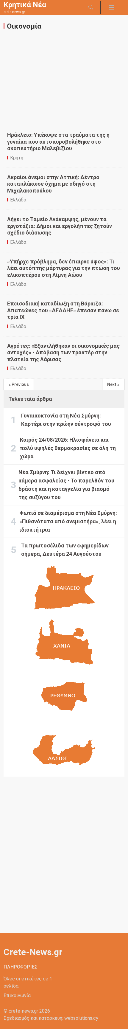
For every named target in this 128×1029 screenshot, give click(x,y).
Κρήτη (16, 158)
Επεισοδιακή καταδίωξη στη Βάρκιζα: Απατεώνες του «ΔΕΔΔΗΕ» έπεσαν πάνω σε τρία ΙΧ (63, 310)
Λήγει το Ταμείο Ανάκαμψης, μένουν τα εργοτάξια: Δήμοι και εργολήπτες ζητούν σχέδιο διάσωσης (59, 226)
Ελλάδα (18, 200)
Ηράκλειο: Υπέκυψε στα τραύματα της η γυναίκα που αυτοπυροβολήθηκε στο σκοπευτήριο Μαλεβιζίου (58, 141)
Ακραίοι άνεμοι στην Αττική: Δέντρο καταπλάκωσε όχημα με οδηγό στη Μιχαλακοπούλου (53, 184)
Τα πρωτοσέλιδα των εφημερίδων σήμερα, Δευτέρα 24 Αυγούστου (65, 549)
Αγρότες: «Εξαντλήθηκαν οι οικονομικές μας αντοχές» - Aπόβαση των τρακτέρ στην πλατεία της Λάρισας (63, 352)
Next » (113, 384)
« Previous (19, 384)
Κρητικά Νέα (25, 5)
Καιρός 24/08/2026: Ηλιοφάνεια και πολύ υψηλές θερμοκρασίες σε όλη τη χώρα (68, 448)
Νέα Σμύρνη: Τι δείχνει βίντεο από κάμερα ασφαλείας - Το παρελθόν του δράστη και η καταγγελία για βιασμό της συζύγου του (66, 484)
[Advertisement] (65, 85)
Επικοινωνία (17, 995)
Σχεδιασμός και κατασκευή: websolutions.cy (51, 1018)
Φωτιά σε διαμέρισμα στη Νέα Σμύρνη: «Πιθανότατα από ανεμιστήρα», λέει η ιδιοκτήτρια (68, 521)
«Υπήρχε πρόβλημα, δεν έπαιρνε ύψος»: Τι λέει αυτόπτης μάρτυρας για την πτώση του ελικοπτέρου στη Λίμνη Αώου (63, 268)
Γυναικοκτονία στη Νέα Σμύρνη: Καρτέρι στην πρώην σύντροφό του (66, 419)
